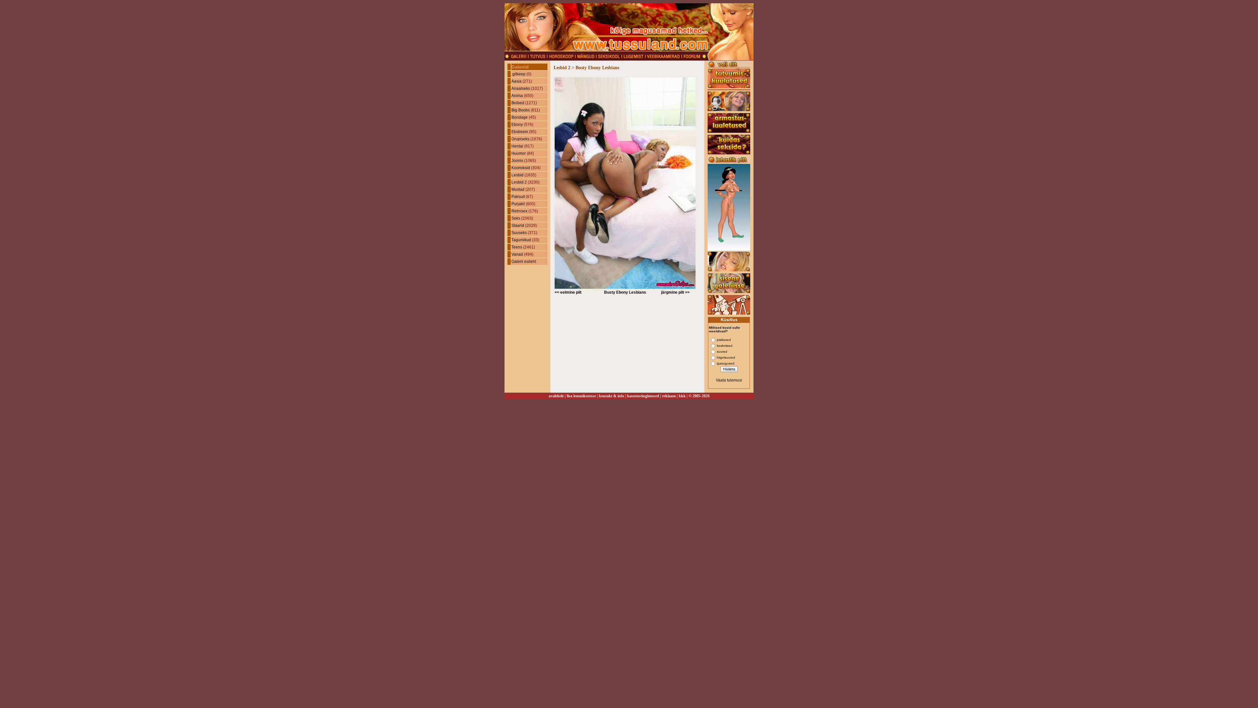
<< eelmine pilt (568, 292)
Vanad (517, 254)
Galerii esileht (523, 261)
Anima (517, 95)
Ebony (517, 124)
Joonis (517, 160)
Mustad (517, 189)
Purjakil (518, 204)
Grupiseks (520, 139)
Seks (515, 218)
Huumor (518, 153)
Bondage (519, 117)
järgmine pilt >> (675, 292)
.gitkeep (518, 74)
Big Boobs (520, 110)
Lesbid (517, 175)
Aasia (516, 81)
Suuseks (519, 232)
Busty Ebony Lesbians (625, 292)
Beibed (517, 103)
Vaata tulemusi (729, 380)
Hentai (517, 146)
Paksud (518, 196)
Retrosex (519, 211)
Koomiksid (520, 168)
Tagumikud (521, 240)
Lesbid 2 (519, 182)
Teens (516, 247)
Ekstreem (519, 131)
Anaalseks (520, 88)
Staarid (517, 225)
